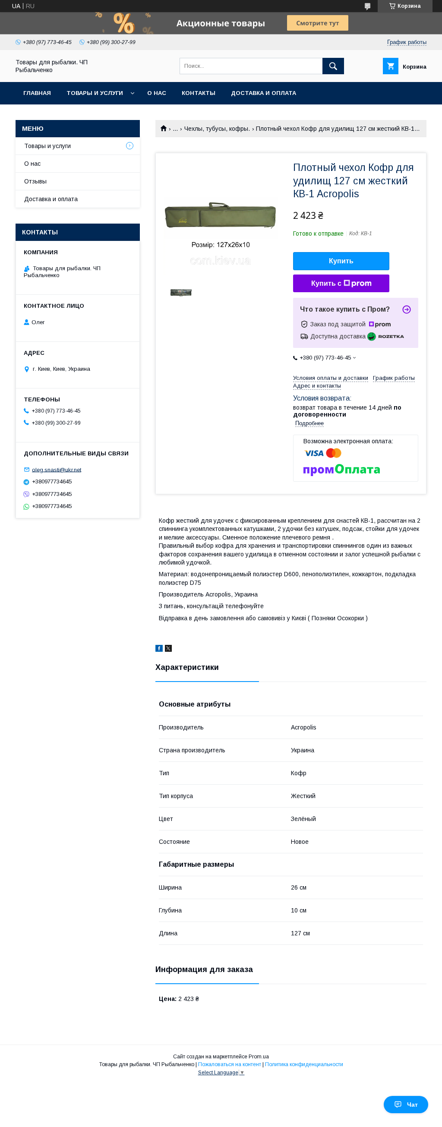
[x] (168, 649)
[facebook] (159, 649)
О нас (156, 93)
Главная (37, 93)
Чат (412, 1104)
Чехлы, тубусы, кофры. (217, 128)
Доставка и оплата (263, 93)
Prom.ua (259, 1057)
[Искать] (333, 66)
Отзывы (35, 181)
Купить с (326, 283)
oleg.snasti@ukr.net (56, 469)
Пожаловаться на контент (229, 1064)
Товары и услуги (94, 93)
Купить (341, 261)
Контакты (198, 93)
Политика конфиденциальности (304, 1064)
